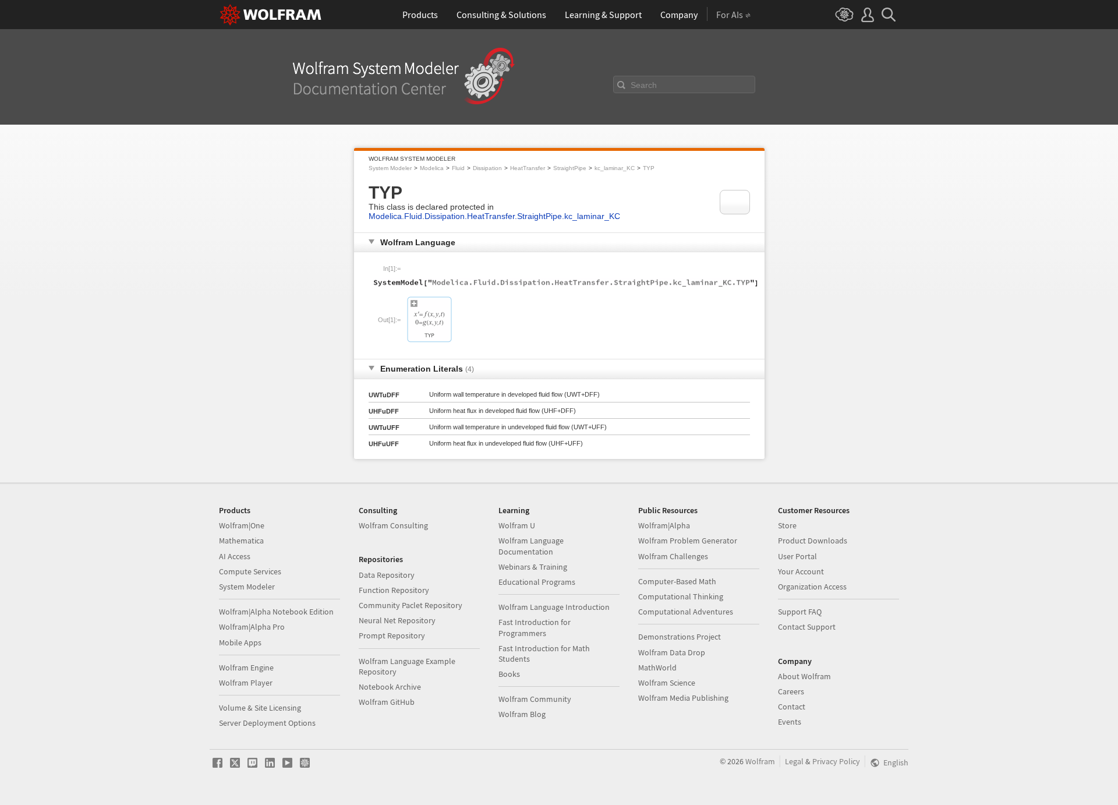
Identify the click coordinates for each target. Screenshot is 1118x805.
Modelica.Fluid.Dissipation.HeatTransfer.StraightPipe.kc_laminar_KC (494, 216)
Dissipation (487, 168)
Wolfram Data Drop (671, 652)
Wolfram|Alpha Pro (252, 627)
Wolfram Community (534, 699)
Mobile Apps (240, 642)
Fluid (458, 168)
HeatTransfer (527, 168)
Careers (791, 691)
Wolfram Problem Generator (687, 540)
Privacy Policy (836, 761)
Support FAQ (800, 611)
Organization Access (812, 586)
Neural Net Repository (397, 620)
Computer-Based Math (677, 581)
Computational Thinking (680, 596)
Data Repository (387, 575)
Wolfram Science (666, 682)
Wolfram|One (241, 525)
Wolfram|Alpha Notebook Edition (276, 611)
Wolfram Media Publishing (683, 698)
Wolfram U (516, 525)
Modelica (432, 168)
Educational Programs (536, 582)
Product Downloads (812, 540)
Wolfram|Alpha (664, 525)
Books (509, 674)
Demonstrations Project (679, 636)
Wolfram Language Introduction (554, 607)
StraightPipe (569, 168)
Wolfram (760, 761)
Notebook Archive (390, 687)
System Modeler (390, 168)
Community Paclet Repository (410, 605)
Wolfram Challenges (673, 556)
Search (644, 85)
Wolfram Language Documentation (531, 545)
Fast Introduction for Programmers (534, 627)
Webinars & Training (532, 567)
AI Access (234, 556)
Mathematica (241, 540)
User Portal (797, 556)
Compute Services (250, 571)
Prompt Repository (392, 635)
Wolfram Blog (522, 714)
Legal (794, 761)
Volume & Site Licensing (260, 707)
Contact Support (807, 627)
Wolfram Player (246, 682)
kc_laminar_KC (615, 168)
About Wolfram (804, 676)
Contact (791, 706)
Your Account (801, 571)
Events (789, 721)
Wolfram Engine (246, 667)
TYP (648, 168)
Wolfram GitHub (387, 702)
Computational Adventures (685, 611)
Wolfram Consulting (393, 525)
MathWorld (657, 667)
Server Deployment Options (267, 723)
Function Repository (394, 590)
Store (787, 525)
